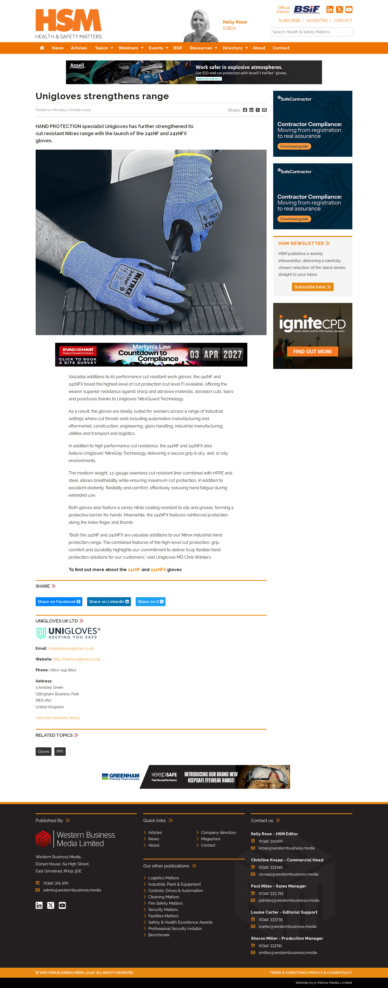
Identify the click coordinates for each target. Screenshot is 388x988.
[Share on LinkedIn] (251, 110)
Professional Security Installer (175, 928)
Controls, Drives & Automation (175, 890)
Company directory (218, 832)
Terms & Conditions (288, 973)
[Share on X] (258, 110)
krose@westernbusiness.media (287, 848)
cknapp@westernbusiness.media (288, 874)
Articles (155, 832)
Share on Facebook (57, 601)
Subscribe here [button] (310, 286)
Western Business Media (62, 973)
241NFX (158, 569)
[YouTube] (349, 9)
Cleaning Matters (163, 897)
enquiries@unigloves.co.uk (71, 648)
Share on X (149, 601)
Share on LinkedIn (107, 601)
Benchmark (158, 935)
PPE (60, 751)
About (153, 845)
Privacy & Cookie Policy (330, 973)
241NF (134, 569)
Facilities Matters (163, 916)
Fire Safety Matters (165, 903)
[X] (339, 9)
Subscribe (289, 20)
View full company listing (57, 718)
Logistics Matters (163, 878)
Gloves (43, 751)
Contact (343, 20)
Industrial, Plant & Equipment (174, 884)
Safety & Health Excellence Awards (180, 922)
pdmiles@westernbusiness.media (289, 900)
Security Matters (163, 909)
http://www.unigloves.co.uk (77, 659)
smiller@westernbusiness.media (288, 952)
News (153, 839)
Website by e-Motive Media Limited (323, 983)
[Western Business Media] (75, 846)
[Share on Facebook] (245, 110)
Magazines (210, 839)
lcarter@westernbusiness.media (287, 926)
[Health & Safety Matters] (69, 40)
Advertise (317, 20)
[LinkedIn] (330, 9)
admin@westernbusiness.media (72, 890)
